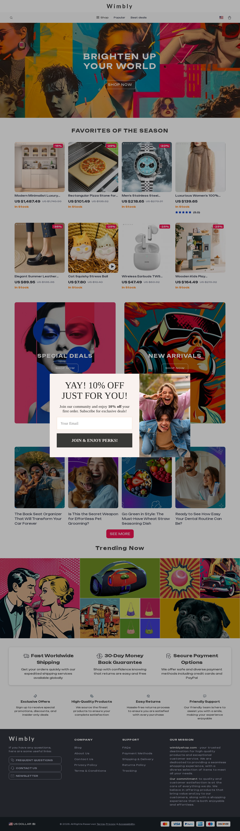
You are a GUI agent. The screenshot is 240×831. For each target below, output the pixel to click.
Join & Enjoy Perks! (95, 440)
